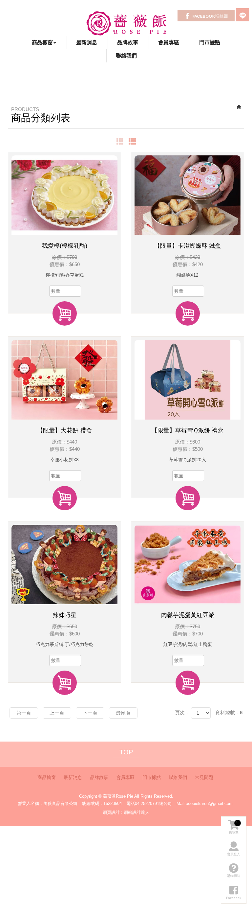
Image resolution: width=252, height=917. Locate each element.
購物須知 (233, 876)
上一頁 (57, 713)
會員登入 (233, 854)
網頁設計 (111, 812)
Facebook (206, 15)
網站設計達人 (136, 812)
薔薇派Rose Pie (126, 23)
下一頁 (90, 713)
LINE (242, 14)
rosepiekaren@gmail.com (208, 803)
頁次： (182, 712)
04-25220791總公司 (153, 803)
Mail (180, 803)
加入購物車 (64, 313)
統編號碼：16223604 (102, 803)
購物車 (234, 827)
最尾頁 (123, 713)
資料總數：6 (228, 712)
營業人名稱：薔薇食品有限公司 (47, 803)
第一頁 (23, 713)
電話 (130, 803)
